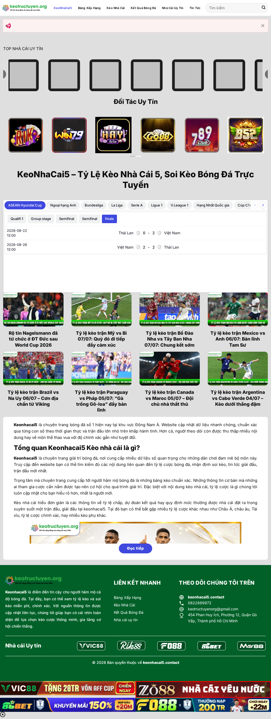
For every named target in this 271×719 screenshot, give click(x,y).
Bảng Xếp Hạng (89, 8)
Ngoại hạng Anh (63, 205)
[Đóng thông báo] (263, 25)
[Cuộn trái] (255, 205)
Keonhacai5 (16, 592)
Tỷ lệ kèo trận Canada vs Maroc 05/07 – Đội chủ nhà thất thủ (169, 398)
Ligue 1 (156, 205)
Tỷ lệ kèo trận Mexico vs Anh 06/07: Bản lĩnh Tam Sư (237, 339)
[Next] (256, 139)
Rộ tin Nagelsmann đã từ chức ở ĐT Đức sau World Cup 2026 (33, 339)
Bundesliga (94, 205)
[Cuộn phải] (263, 205)
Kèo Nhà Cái (116, 8)
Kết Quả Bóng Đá (143, 8)
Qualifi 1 (17, 219)
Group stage (41, 219)
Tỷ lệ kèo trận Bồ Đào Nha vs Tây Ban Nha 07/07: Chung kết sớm (169, 339)
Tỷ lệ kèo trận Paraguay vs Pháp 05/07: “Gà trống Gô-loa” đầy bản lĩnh (101, 401)
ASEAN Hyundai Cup (25, 205)
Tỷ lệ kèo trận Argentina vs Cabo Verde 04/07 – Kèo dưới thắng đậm (238, 398)
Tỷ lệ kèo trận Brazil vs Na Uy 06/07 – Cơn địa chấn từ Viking (33, 398)
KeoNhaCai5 (63, 8)
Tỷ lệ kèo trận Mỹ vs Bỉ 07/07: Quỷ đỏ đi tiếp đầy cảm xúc (101, 339)
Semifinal (66, 219)
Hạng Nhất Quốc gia (213, 205)
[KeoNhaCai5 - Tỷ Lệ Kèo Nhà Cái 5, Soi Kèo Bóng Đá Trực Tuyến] (24, 8)
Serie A (137, 205)
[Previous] (15, 139)
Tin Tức (195, 8)
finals (109, 219)
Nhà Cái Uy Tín (172, 8)
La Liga (117, 205)
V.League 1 (179, 205)
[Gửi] (264, 8)
